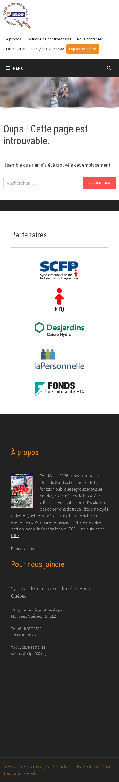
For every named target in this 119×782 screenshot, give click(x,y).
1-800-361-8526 (23, 634)
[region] (59, 94)
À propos (13, 38)
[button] (6, 92)
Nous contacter (90, 38)
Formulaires (16, 48)
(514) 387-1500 (30, 628)
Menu (18, 68)
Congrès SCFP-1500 (47, 48)
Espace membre (82, 48)
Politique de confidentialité (49, 38)
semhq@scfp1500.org (29, 653)
